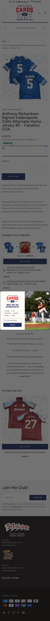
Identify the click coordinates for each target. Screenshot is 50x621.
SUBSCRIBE (12, 325)
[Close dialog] (48, 293)
